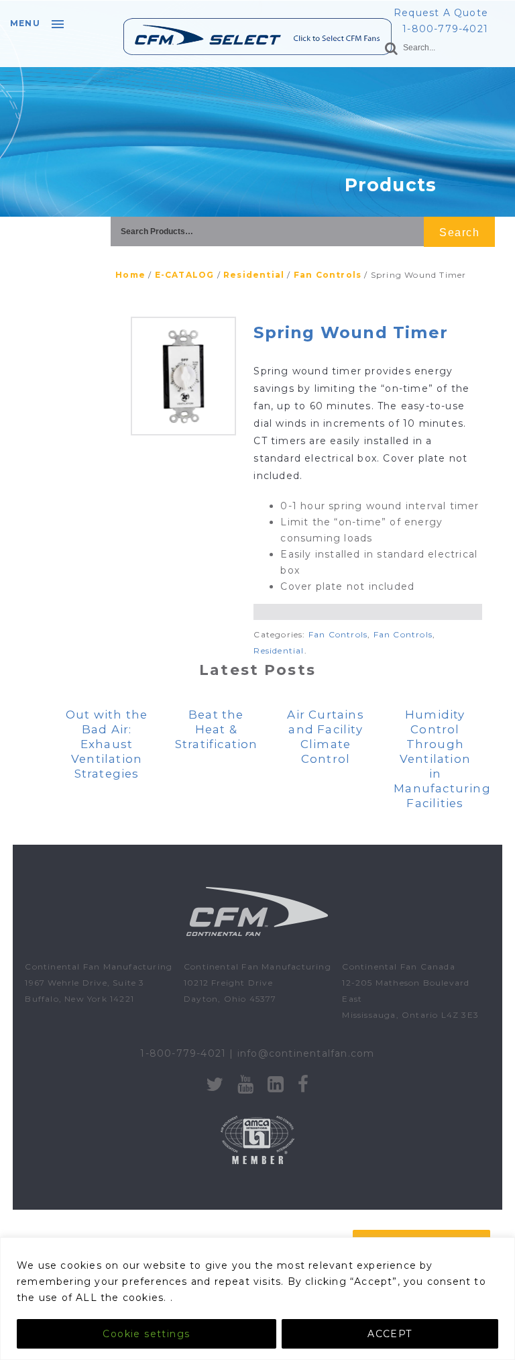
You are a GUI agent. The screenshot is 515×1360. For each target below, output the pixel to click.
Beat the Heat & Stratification (216, 729)
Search (459, 232)
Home (130, 275)
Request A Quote (441, 13)
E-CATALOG (185, 275)
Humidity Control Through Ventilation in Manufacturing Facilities (442, 759)
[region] (257, 1298)
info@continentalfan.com (306, 1053)
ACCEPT (389, 1334)
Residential (253, 275)
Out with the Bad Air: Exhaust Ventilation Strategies (107, 744)
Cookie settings (146, 1334)
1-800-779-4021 (445, 29)
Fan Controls (327, 275)
